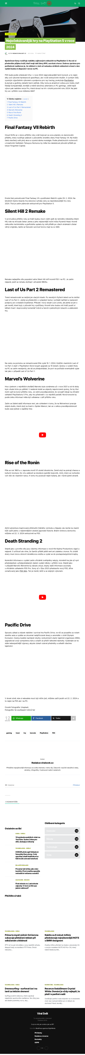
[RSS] (46, 1048)
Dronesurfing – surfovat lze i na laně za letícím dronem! (21, 990)
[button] (6, 3)
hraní (18, 733)
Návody (27, 879)
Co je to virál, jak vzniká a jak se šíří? (42, 1024)
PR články (38, 1033)
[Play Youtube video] (42, 435)
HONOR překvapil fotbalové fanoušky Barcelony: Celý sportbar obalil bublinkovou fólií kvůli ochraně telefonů (27, 855)
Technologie (10, 34)
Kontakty (38, 1039)
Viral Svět (42, 1013)
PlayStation (44, 733)
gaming (9, 733)
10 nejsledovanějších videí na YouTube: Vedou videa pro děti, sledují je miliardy (27, 839)
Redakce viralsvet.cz (42, 762)
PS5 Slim (23, 571)
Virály (23, 833)
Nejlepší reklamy (21, 865)
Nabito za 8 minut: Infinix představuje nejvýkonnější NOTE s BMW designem (62, 938)
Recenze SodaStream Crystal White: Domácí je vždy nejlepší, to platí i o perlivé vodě (62, 991)
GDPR (37, 1042)
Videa (17, 833)
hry (25, 733)
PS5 (53, 733)
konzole (33, 733)
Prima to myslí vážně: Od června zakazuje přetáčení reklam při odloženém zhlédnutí (21, 938)
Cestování (19, 879)
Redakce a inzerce (41, 1036)
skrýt (25, 99)
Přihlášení (76, 785)
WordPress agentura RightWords (45, 1028)
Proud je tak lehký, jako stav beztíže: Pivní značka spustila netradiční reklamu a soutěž (27, 871)
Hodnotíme (49, 984)
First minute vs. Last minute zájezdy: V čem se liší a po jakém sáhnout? (26, 885)
